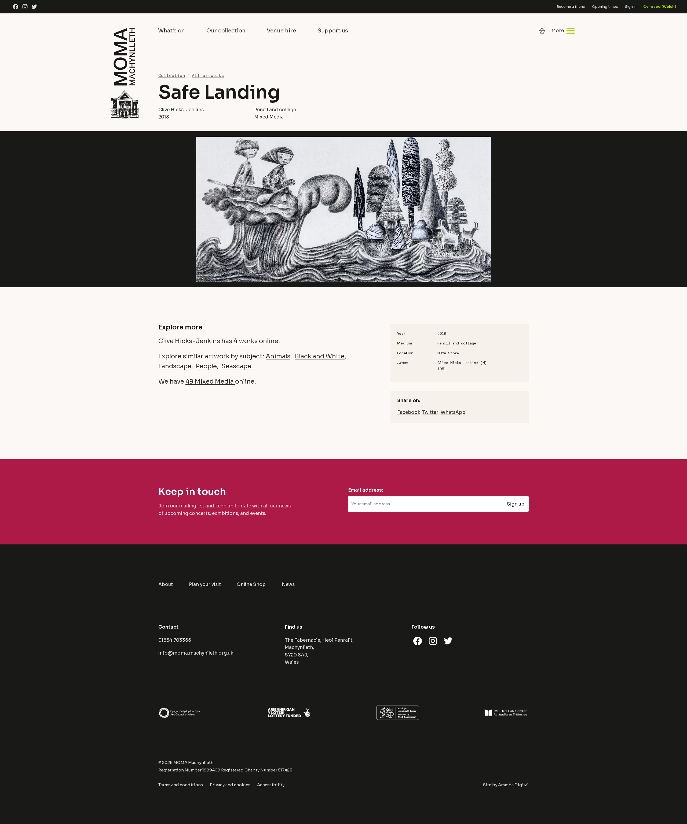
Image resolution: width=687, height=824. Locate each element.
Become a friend (571, 6)
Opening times (605, 6)
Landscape (174, 366)
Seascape (236, 366)
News (288, 584)
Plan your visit (205, 584)
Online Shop (251, 584)
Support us (332, 30)
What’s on (171, 30)
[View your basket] (542, 31)
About (165, 584)
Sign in (631, 6)
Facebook (408, 412)
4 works (246, 341)
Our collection (226, 30)
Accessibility (270, 784)
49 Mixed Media (210, 381)
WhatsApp (453, 412)
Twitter (430, 412)
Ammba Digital (513, 784)
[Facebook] (15, 7)
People (206, 366)
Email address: (365, 490)
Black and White (320, 356)
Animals (278, 356)
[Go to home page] (124, 72)
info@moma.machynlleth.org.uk (195, 653)
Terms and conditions (180, 784)
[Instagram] (25, 7)
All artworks (208, 75)
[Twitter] (34, 7)
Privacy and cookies (230, 784)
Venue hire (281, 30)
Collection (171, 75)
